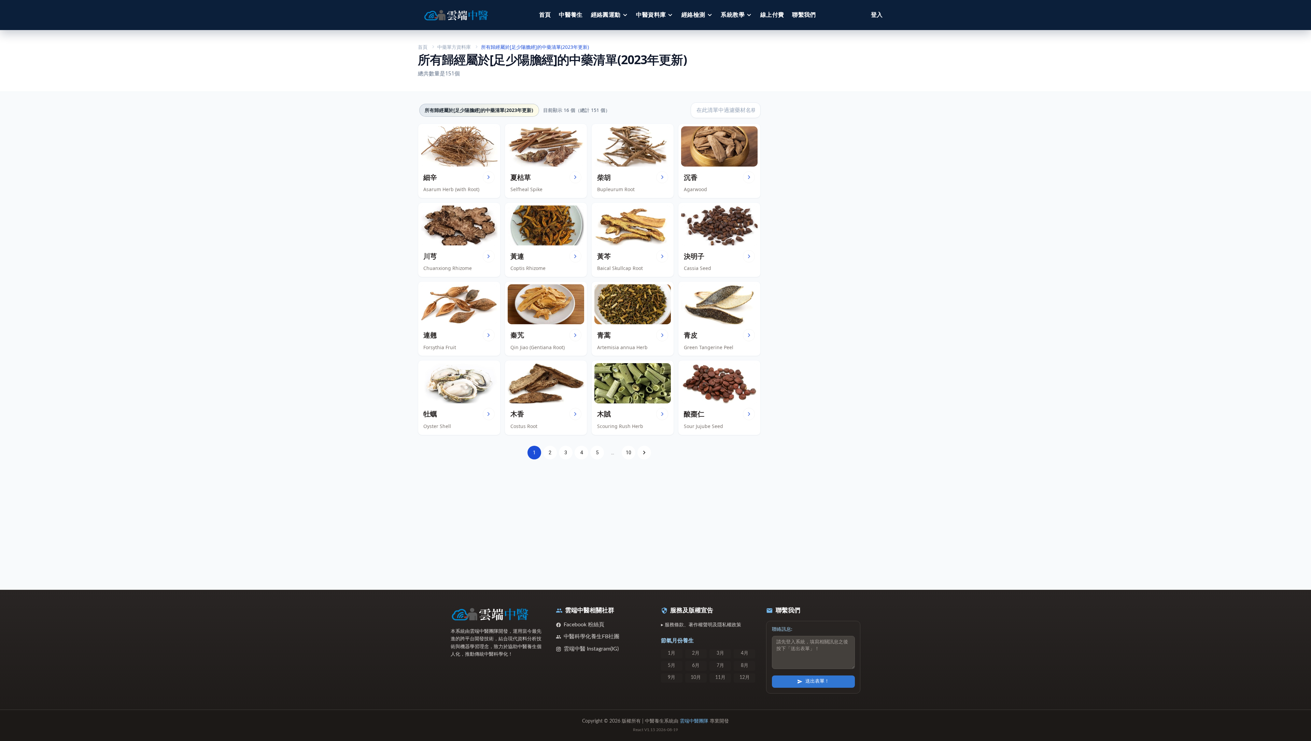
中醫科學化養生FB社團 (591, 636)
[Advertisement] (589, 521)
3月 (720, 653)
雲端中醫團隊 (694, 721)
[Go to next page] (644, 452)
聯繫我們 (804, 15)
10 (628, 453)
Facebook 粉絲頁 (584, 624)
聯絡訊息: (782, 629)
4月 (744, 653)
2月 (696, 653)
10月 (696, 677)
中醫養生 (571, 15)
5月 (671, 665)
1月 (671, 653)
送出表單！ (817, 681)
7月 (720, 665)
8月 (744, 665)
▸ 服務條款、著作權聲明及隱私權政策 (701, 625)
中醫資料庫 (651, 15)
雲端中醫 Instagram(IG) (591, 649)
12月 (744, 677)
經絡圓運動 (606, 15)
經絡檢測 (693, 15)
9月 (671, 677)
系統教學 (733, 15)
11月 (720, 677)
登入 (877, 15)
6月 (696, 665)
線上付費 (772, 15)
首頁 (545, 15)
